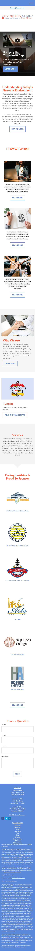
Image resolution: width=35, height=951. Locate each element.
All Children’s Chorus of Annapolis (17, 580)
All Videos (17, 841)
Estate (17, 829)
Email (3, 735)
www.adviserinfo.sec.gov (8, 919)
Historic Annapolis (17, 689)
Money (17, 835)
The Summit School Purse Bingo (17, 511)
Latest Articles (17, 839)
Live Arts (17, 619)
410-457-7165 (19, 28)
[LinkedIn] (17, 24)
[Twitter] (14, 24)
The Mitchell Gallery (17, 654)
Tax (17, 833)
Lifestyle (17, 837)
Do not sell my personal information (12, 871)
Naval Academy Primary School (17, 546)
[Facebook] (19, 24)
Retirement (17, 825)
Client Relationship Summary (18, 878)
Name (3, 725)
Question (4, 756)
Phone (3, 746)
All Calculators (17, 843)
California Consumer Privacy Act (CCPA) (20, 868)
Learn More (10, 69)
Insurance (17, 831)
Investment (17, 827)
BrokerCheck (4, 846)
